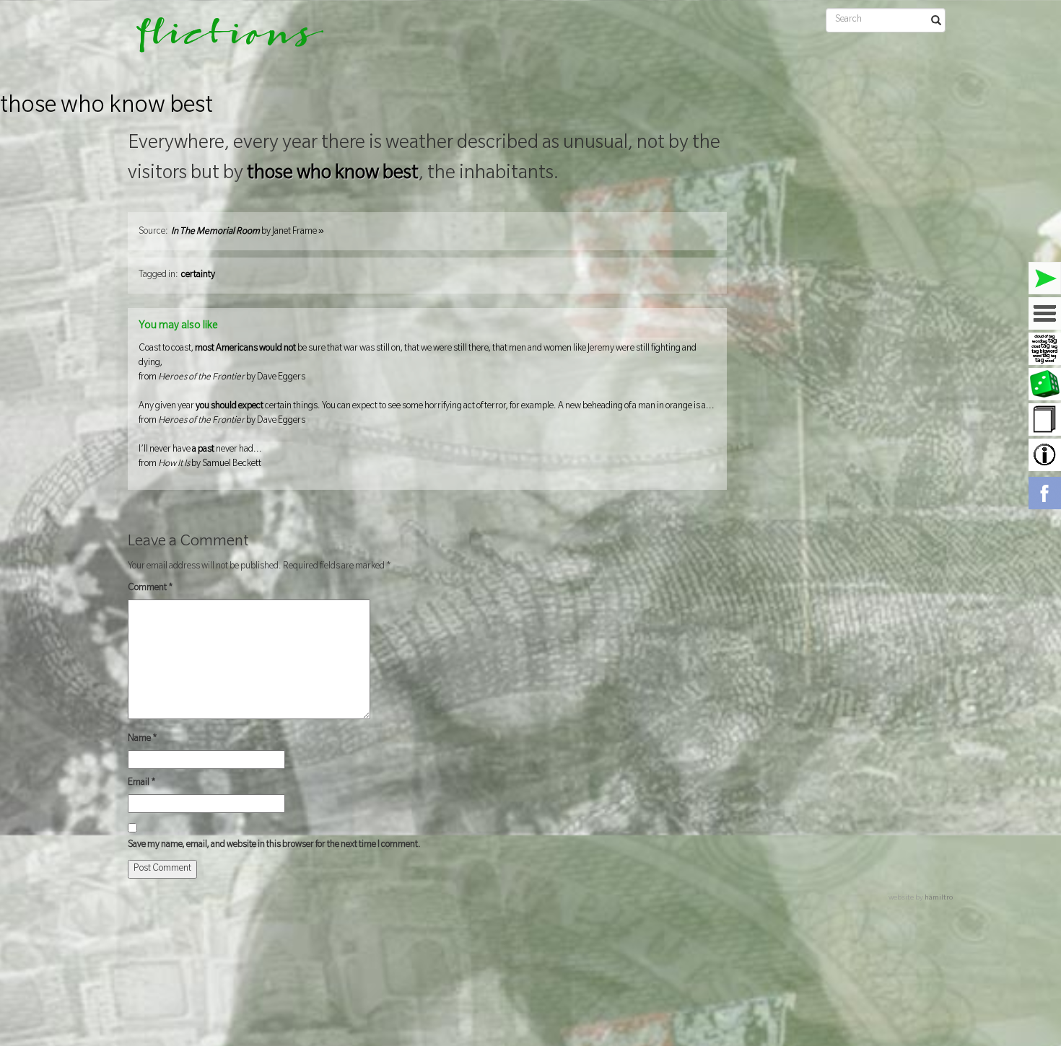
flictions (220, 40)
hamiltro (939, 898)
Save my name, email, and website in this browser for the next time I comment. (274, 845)
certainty (198, 276)
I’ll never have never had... (200, 457)
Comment (150, 589)
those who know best (106, 107)
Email (142, 783)
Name (142, 739)
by (247, 232)
